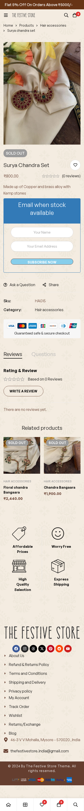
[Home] (8, 804)
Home (8, 25)
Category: (12, 309)
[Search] (66, 15)
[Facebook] (16, 648)
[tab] (13, 354)
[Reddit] (59, 648)
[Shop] (25, 804)
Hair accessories (53, 25)
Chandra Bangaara (59, 487)
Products (26, 25)
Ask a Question (22, 284)
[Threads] (33, 648)
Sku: (7, 301)
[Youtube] (68, 648)
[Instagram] (24, 648)
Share (54, 284)
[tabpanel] (42, 390)
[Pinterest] (50, 648)
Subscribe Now (42, 262)
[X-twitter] (42, 648)
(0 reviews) (71, 176)
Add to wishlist (75, 165)
